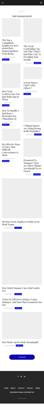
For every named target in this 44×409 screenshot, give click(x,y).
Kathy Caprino (8, 308)
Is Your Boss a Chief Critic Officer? (30, 85)
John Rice (29, 174)
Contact (21, 388)
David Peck (29, 134)
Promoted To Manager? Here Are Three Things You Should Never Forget (32, 165)
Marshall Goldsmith (31, 91)
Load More (22, 357)
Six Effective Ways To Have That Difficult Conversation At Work (11, 149)
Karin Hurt (29, 63)
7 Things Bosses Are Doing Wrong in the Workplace (32, 128)
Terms (37, 388)
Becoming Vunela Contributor (22, 392)
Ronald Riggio (8, 228)
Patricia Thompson (10, 57)
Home (6, 388)
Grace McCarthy (9, 158)
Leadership (6, 59)
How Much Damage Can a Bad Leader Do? (21, 289)
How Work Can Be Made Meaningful (20, 342)
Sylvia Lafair (7, 103)
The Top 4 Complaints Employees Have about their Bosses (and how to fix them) (10, 47)
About (13, 388)
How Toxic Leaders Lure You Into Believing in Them (11, 95)
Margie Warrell (8, 122)
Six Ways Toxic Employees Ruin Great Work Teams (20, 223)
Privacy (30, 388)
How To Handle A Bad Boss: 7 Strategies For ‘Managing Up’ (10, 114)
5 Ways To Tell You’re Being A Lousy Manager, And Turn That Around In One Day (22, 302)
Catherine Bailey (9, 345)
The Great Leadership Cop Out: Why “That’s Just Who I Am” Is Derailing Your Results (32, 53)
